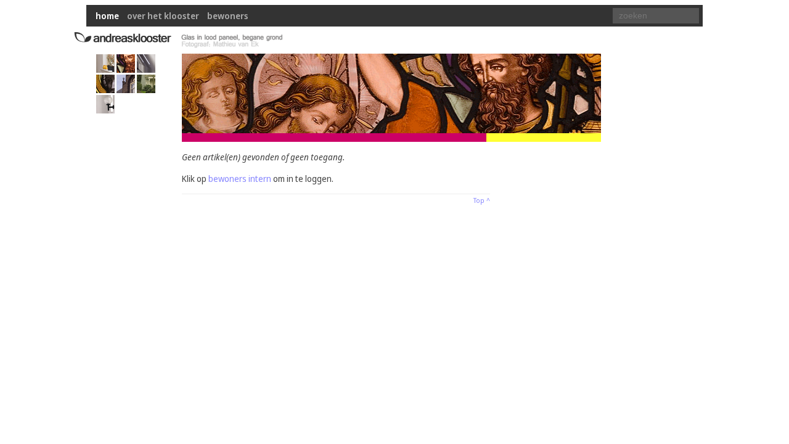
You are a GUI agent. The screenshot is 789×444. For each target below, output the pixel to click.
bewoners (227, 16)
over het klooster (163, 16)
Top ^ (481, 200)
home (107, 16)
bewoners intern (239, 178)
